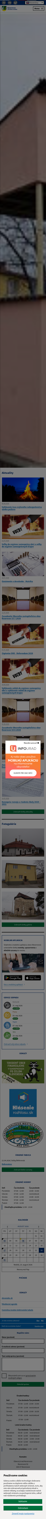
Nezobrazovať (30, 742)
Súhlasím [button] (22, 1501)
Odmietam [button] (23, 1508)
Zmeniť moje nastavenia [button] (23, 1513)
